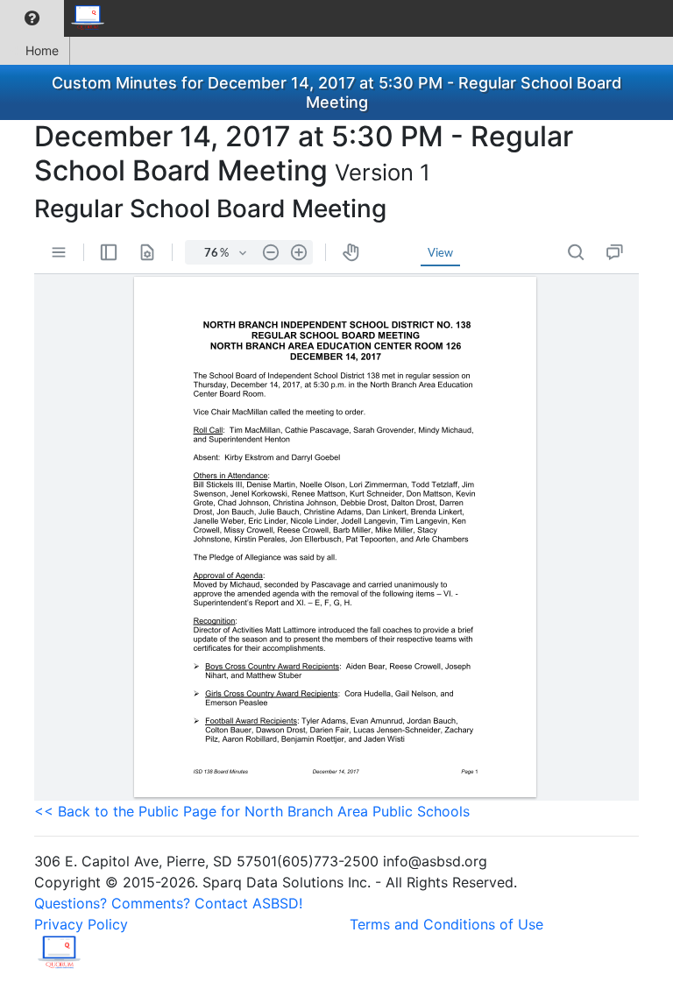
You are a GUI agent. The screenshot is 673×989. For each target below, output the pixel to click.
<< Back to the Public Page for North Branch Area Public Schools (252, 811)
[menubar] (58, 18)
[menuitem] (32, 18)
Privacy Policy (81, 924)
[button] (32, 18)
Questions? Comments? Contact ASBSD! (168, 903)
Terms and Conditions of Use (446, 924)
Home (42, 50)
